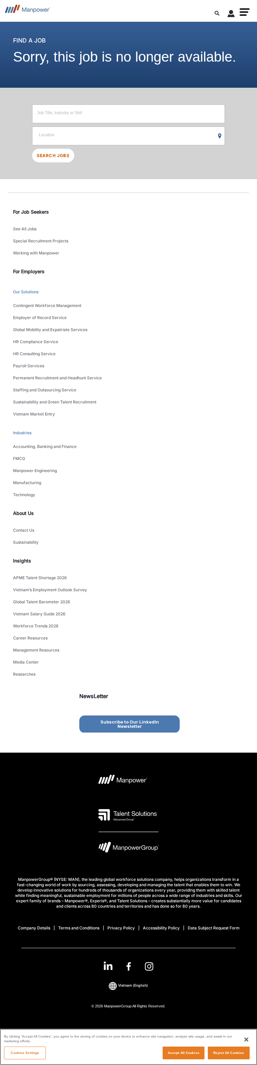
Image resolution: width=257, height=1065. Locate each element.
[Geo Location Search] (220, 136)
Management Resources (36, 650)
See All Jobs (24, 228)
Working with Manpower (36, 252)
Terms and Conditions (78, 927)
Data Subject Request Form (214, 927)
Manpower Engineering (35, 470)
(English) (133, 985)
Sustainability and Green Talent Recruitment (54, 401)
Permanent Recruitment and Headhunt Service (57, 377)
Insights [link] (22, 560)
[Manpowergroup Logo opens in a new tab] (128, 849)
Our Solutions (25, 291)
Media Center (26, 662)
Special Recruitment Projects (40, 240)
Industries (22, 432)
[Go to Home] (27, 11)
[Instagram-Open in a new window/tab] (149, 966)
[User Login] (231, 15)
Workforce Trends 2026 (36, 625)
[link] (129, 966)
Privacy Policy (121, 927)
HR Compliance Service (35, 341)
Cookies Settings (25, 1053)
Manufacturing (27, 482)
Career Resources (30, 637)
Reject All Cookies (228, 1053)
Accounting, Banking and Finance (45, 446)
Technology (24, 494)
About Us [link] (23, 513)
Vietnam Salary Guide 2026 (39, 613)
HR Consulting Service (34, 353)
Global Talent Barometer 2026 (41, 601)
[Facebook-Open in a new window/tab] (128, 966)
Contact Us (23, 530)
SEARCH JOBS (53, 155)
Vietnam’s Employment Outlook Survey (50, 589)
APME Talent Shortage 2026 (40, 577)
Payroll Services (28, 365)
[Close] (246, 1039)
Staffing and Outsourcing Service (44, 389)
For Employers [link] (29, 271)
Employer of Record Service (40, 317)
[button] (245, 12)
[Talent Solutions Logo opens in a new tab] (127, 815)
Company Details (34, 927)
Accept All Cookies (183, 1053)
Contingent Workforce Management (47, 305)
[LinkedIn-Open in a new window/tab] (108, 966)
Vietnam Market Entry (34, 413)
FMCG (19, 458)
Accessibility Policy (161, 927)
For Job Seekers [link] (31, 212)
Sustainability (25, 542)
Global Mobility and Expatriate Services (50, 329)
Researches (24, 674)
